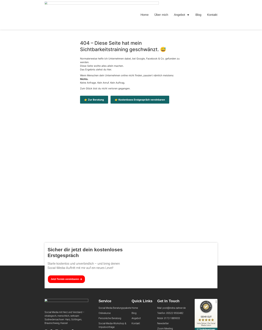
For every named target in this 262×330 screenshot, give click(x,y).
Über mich (161, 14)
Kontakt (212, 14)
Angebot (179, 14)
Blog (198, 14)
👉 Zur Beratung (94, 99)
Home (145, 14)
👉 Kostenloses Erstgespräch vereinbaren (140, 99)
